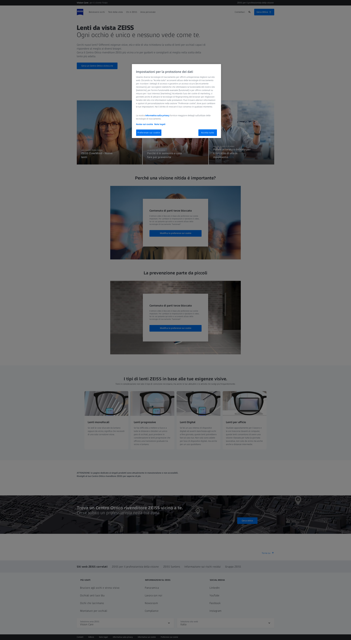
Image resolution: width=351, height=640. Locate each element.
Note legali (159, 124)
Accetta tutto (207, 132)
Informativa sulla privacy (157, 115)
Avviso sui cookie (144, 124)
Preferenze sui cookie (149, 132)
